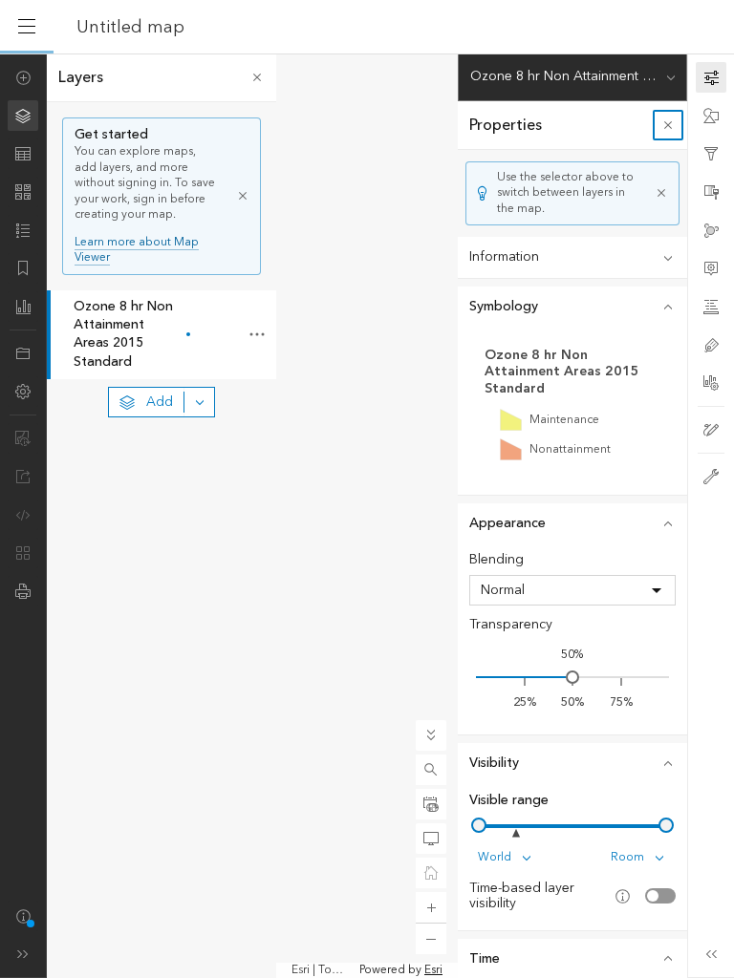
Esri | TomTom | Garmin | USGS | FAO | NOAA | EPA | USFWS (323, 970)
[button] (431, 770)
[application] (367, 515)
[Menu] (27, 26)
